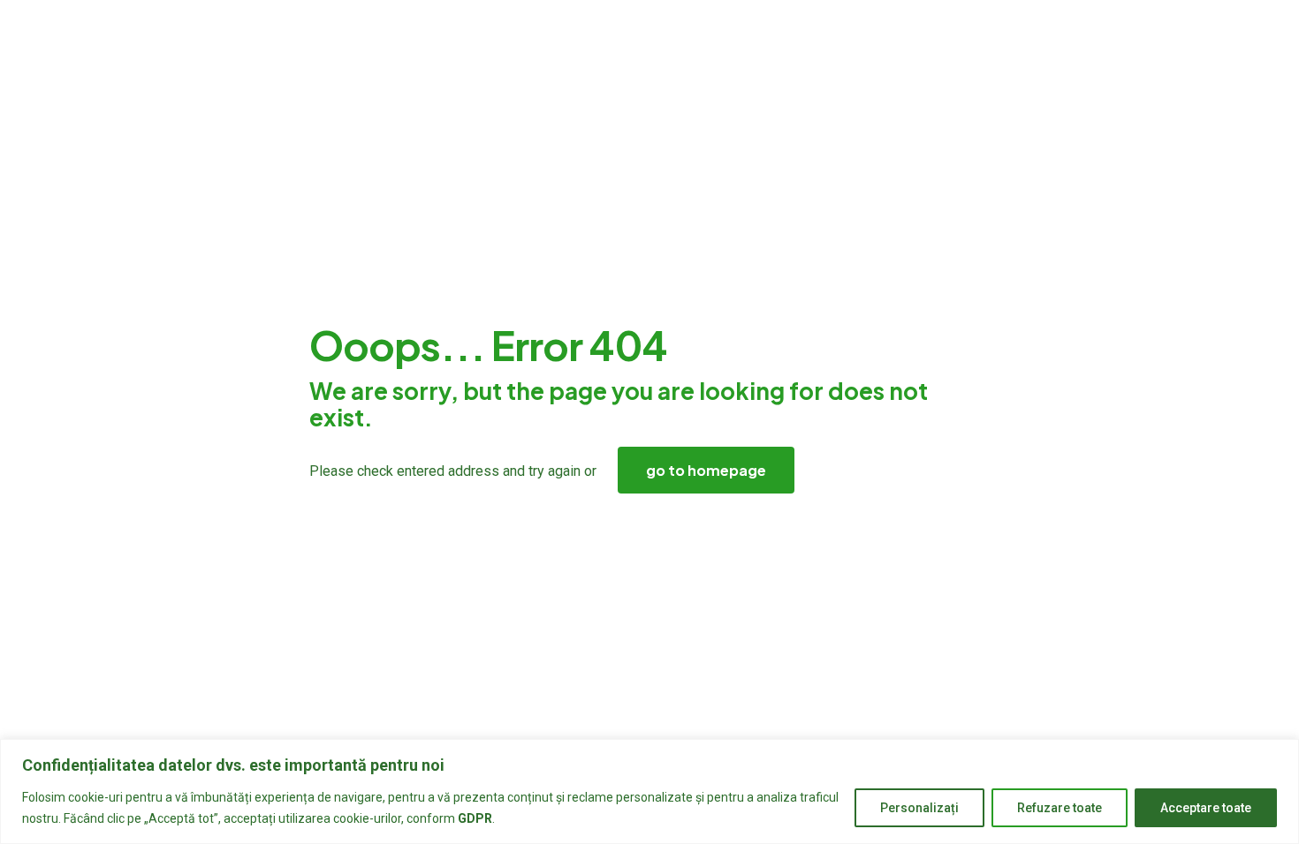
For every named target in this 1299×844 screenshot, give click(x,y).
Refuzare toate (1059, 808)
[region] (649, 791)
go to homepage (706, 470)
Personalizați (919, 808)
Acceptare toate (1205, 808)
